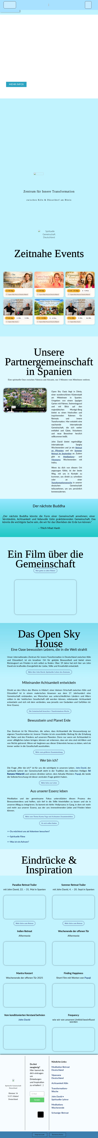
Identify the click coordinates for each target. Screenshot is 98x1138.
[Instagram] (37, 1121)
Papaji (87, 978)
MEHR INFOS (16, 84)
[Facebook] (33, 1108)
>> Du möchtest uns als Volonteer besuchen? (28, 831)
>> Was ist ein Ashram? (18, 842)
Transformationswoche (61, 483)
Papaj (77, 774)
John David (81, 768)
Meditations (68, 457)
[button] (88, 5)
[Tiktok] (41, 1115)
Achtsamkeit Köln (60, 1083)
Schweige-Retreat (60, 1113)
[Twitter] (41, 1108)
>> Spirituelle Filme (16, 837)
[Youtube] (33, 1115)
